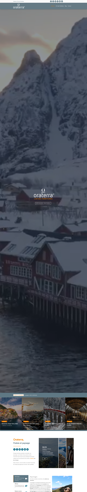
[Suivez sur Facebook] (51, 1)
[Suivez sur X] (53, 1)
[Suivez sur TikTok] (62, 1)
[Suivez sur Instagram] (55, 1)
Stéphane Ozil (5, 425)
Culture (69, 421)
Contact (69, 6)
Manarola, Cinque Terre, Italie (10, 423)
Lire (45, 458)
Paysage (4, 421)
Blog (66, 6)
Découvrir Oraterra (43, 203)
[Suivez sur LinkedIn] (60, 1)
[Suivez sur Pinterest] (58, 1)
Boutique (66, 458)
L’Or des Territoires (60, 6)
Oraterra (53, 6)
